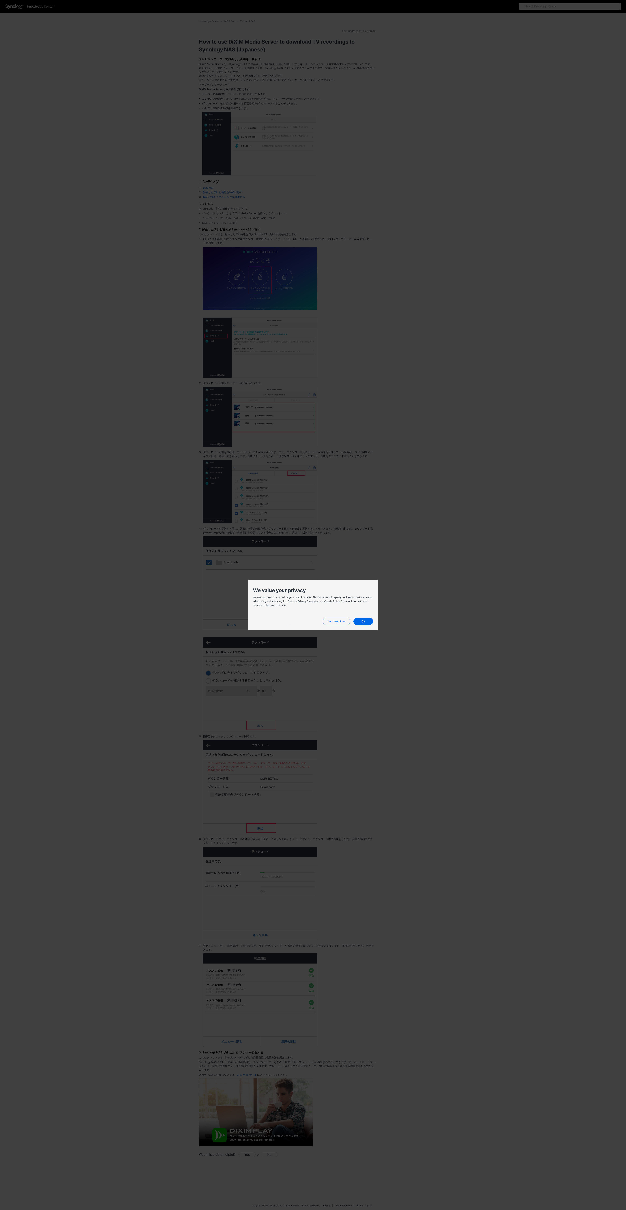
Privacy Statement (308, 601)
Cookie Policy (332, 601)
